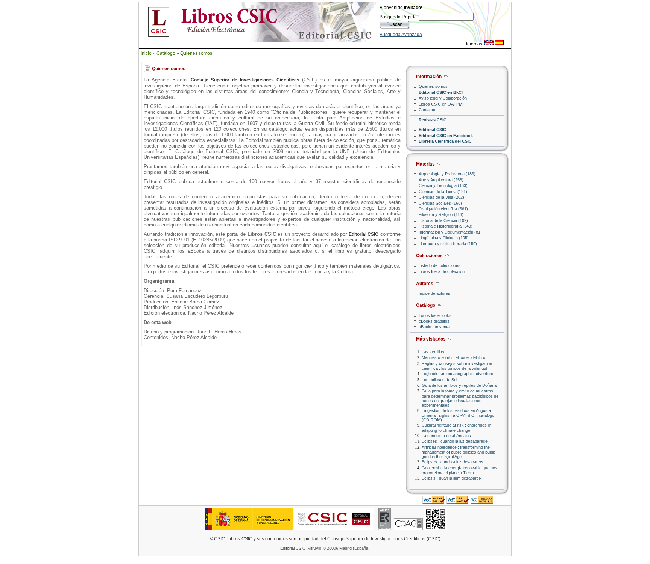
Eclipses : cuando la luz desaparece (454, 441)
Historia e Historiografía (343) (445, 226)
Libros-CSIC (239, 538)
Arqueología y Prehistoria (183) (447, 174)
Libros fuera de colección (442, 271)
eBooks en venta (434, 326)
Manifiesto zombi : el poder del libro (453, 357)
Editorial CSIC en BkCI (441, 92)
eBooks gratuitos (434, 321)
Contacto (427, 109)
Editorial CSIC (432, 129)
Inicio (146, 53)
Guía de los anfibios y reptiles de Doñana (459, 385)
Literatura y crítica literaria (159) (448, 243)
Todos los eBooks (435, 315)
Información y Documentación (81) (450, 232)
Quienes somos (196, 53)
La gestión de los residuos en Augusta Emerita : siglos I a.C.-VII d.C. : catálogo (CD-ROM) (458, 415)
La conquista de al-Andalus (446, 435)
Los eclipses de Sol (439, 379)
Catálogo (165, 53)
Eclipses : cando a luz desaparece (453, 462)
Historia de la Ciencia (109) (443, 220)
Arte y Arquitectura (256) (441, 180)
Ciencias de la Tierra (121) (443, 191)
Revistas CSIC (432, 120)
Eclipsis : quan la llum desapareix (452, 478)
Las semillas (433, 352)
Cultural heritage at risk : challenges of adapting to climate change (456, 427)
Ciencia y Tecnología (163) (443, 185)
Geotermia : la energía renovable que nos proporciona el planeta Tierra (459, 470)
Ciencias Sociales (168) (440, 203)
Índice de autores (434, 293)
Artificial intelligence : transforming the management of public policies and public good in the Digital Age (459, 452)
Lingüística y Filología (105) (444, 237)
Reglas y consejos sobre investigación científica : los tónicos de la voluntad (457, 366)
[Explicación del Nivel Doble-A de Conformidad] (482, 501)
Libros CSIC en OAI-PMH (442, 104)
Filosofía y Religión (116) (441, 214)
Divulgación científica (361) (443, 209)
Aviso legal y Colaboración (443, 98)
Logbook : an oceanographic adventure (457, 373)
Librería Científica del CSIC (445, 141)
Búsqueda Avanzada (401, 34)
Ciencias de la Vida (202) (441, 197)
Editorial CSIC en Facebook (446, 135)
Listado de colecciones (439, 265)
